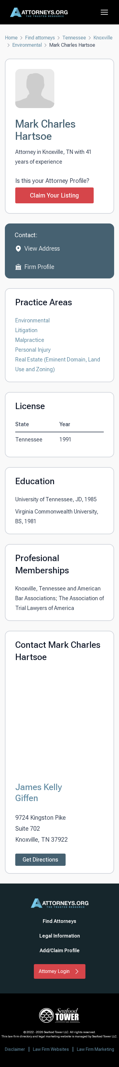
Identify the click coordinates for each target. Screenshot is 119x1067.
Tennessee (74, 38)
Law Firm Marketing (95, 1049)
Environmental (27, 45)
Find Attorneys (59, 921)
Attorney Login (54, 971)
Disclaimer (15, 1049)
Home (11, 38)
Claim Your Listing (54, 195)
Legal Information (59, 936)
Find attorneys (40, 38)
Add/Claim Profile (60, 950)
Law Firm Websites (51, 1049)
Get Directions (40, 859)
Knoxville (103, 38)
